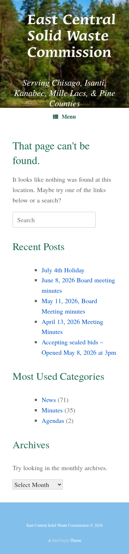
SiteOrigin (60, 540)
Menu (69, 116)
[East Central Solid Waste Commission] (64, 33)
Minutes (52, 410)
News (49, 399)
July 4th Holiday (63, 270)
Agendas (53, 420)
